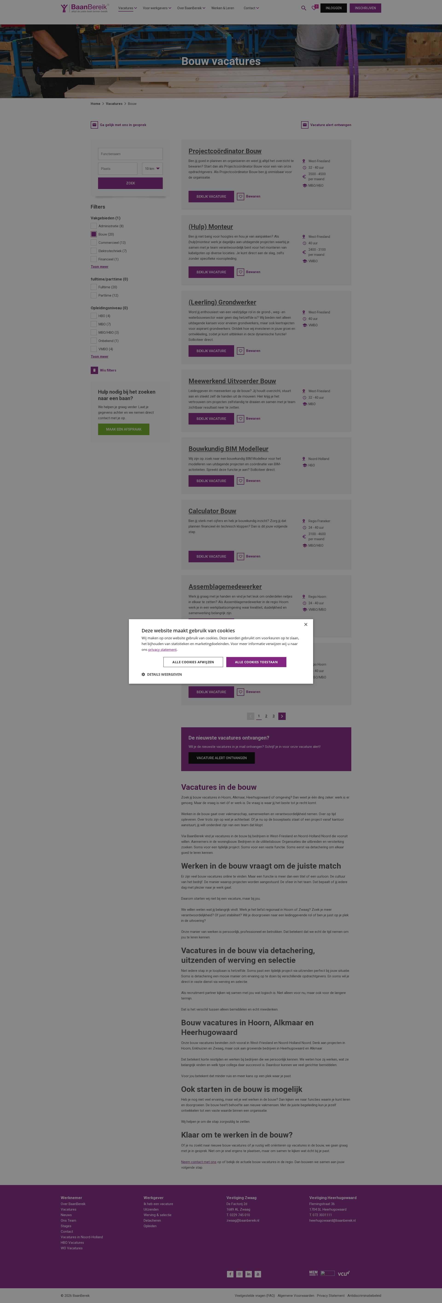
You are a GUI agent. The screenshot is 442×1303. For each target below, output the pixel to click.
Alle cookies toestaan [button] (256, 662)
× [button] (305, 624)
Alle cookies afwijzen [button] (193, 662)
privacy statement (162, 649)
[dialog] (221, 651)
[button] (162, 674)
